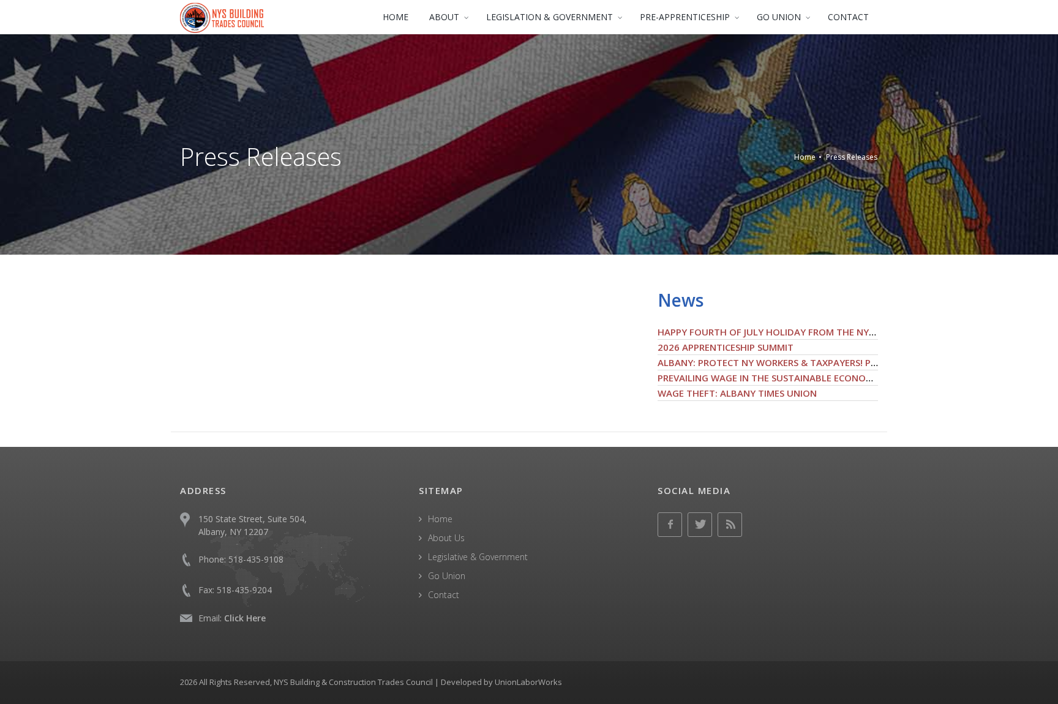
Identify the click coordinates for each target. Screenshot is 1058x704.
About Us (446, 538)
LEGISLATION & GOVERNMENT (549, 17)
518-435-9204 (244, 590)
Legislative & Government (478, 557)
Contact (443, 595)
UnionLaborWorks (528, 681)
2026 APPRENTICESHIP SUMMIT (726, 347)
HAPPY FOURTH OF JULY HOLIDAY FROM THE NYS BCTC (778, 332)
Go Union (446, 576)
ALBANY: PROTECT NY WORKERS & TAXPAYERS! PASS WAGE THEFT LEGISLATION (832, 362)
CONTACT (848, 17)
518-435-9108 (255, 559)
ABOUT (444, 17)
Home (805, 157)
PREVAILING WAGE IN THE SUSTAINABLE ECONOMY (768, 378)
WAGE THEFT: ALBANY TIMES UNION (737, 393)
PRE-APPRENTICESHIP (685, 17)
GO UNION (779, 17)
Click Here (245, 618)
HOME (395, 17)
